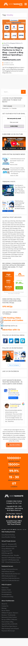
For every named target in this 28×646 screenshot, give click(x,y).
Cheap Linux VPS (7, 551)
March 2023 (5, 237)
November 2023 (15, 234)
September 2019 (9, 254)
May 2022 (13, 243)
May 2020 (13, 249)
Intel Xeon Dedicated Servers (11, 578)
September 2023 (9, 235)
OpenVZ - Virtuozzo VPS (9, 544)
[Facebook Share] (1, 318)
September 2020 (9, 247)
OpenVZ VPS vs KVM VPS (9, 624)
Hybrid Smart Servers (8, 571)
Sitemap (4, 608)
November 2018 (9, 256)
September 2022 (9, 241)
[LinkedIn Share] (1, 325)
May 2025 (5, 226)
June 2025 (22, 224)
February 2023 (13, 237)
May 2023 (22, 235)
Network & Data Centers (9, 617)
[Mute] (21, 148)
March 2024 (5, 232)
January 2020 (16, 250)
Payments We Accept (8, 631)
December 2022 (6, 239)
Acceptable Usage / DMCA (14, 521)
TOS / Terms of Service (14, 524)
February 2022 (9, 245)
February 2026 (6, 222)
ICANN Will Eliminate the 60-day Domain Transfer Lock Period (17, 160)
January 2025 (8, 228)
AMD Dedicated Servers (9, 576)
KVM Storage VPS (7, 553)
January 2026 (13, 222)
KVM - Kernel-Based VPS (9, 546)
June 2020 (8, 249)
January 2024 (20, 232)
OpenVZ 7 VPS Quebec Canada (11, 557)
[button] (2, 328)
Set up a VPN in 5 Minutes (9, 619)
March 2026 (22, 221)
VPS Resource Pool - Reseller (10, 555)
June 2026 (10, 221)
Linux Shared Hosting (8, 535)
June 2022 (8, 243)
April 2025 (10, 226)
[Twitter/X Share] (1, 321)
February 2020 (9, 250)
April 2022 (19, 243)
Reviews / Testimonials (8, 615)
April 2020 (19, 249)
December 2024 (17, 228)
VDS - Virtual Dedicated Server (11, 562)
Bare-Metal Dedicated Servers (11, 574)
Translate (14, 108)
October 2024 (14, 230)
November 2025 (9, 224)
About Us (4, 604)
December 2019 (6, 252)
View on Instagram (14, 365)
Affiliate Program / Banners (10, 613)
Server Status (6, 610)
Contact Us (5, 606)
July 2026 (4, 221)
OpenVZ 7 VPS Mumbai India (10, 560)
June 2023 (17, 235)
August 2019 (17, 254)
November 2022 (15, 239)
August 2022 (17, 241)
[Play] (4, 148)
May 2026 (16, 221)
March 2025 (17, 226)
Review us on (12, 397)
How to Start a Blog (7, 622)
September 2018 (6, 258)
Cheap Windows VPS (8, 548)
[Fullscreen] (23, 148)
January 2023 (20, 237)
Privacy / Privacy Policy (14, 522)
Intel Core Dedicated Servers (10, 580)
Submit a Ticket (6, 590)
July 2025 (16, 224)
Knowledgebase (6, 594)
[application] (14, 143)
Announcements (7, 592)
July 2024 (21, 230)
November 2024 (6, 230)
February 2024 (13, 232)
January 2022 (16, 245)
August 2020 (17, 247)
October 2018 (17, 256)
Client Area (5, 587)
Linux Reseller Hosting (8, 537)
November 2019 (15, 252)
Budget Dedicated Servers (10, 569)
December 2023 (6, 234)
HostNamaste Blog (7, 596)
